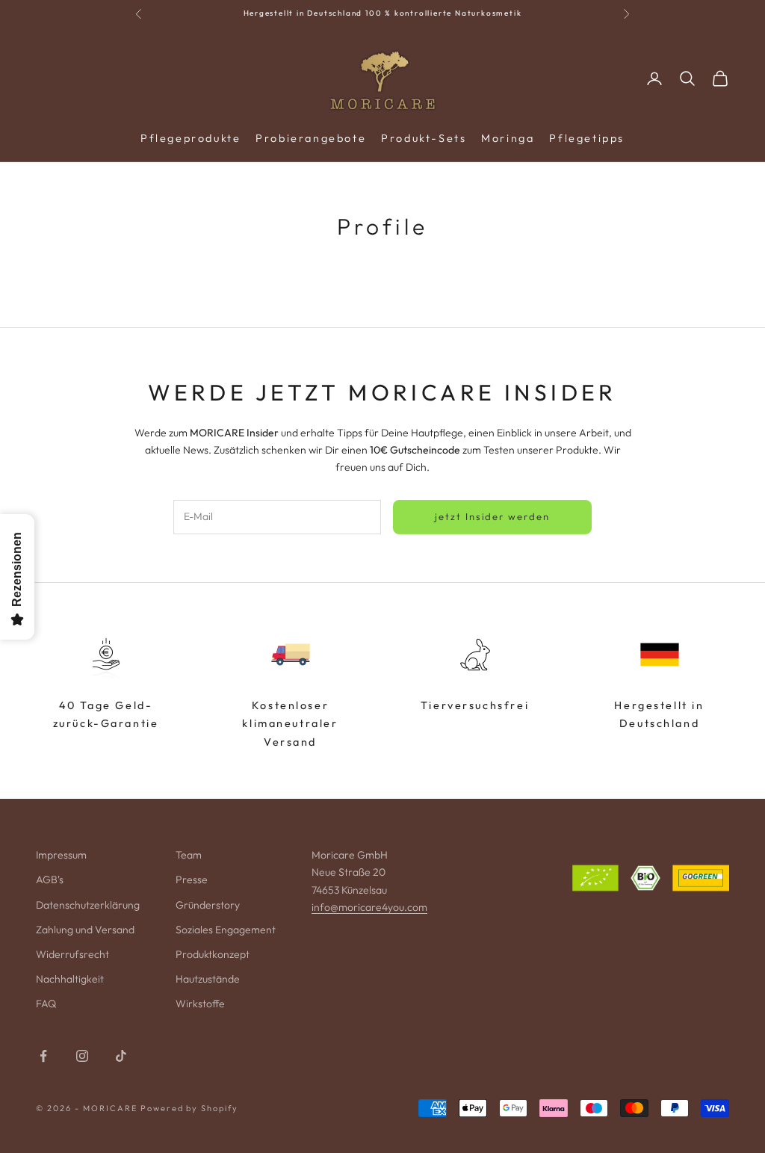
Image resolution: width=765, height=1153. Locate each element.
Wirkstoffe (200, 1003)
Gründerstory (208, 905)
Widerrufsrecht (72, 954)
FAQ (46, 1003)
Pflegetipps (587, 138)
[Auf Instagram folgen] (82, 1055)
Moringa (507, 138)
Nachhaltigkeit (70, 979)
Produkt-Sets (423, 138)
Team (189, 855)
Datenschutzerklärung (88, 905)
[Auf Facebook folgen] (43, 1055)
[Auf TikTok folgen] (121, 1055)
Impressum (61, 855)
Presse (192, 879)
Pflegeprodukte (190, 138)
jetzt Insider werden (492, 516)
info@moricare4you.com (369, 907)
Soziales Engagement (226, 929)
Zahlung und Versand (85, 929)
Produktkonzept (213, 954)
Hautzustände (208, 979)
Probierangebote (310, 138)
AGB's (50, 879)
